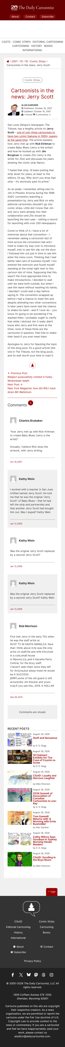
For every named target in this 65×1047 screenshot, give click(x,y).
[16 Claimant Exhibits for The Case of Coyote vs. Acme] (20, 757)
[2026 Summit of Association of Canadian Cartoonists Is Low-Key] (20, 795)
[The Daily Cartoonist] (32, 8)
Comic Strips (22, 41)
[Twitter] (21, 975)
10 (21, 61)
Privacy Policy (32, 961)
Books (48, 45)
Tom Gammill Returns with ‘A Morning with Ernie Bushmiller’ (44, 820)
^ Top (51, 892)
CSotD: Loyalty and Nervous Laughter (44, 777)
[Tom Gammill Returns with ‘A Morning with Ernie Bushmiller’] (20, 818)
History (36, 45)
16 (26, 61)
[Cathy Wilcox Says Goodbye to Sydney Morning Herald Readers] (20, 838)
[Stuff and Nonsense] (20, 740)
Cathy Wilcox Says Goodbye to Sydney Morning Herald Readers (45, 841)
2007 (15, 61)
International (32, 50)
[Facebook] (13, 975)
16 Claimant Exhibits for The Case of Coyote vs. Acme (44, 759)
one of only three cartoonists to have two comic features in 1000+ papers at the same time (32, 136)
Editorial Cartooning (48, 41)
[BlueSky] (29, 975)
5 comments (42, 114)
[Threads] (44, 975)
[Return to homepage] (32, 910)
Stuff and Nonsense (45, 738)
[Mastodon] (36, 975)
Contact (30, 16)
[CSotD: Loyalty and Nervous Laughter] (20, 778)
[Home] (8, 61)
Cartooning (20, 45)
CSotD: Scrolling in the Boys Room (44, 858)
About (15, 16)
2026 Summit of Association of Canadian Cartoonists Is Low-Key (45, 798)
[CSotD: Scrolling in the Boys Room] (20, 859)
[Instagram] (51, 975)
